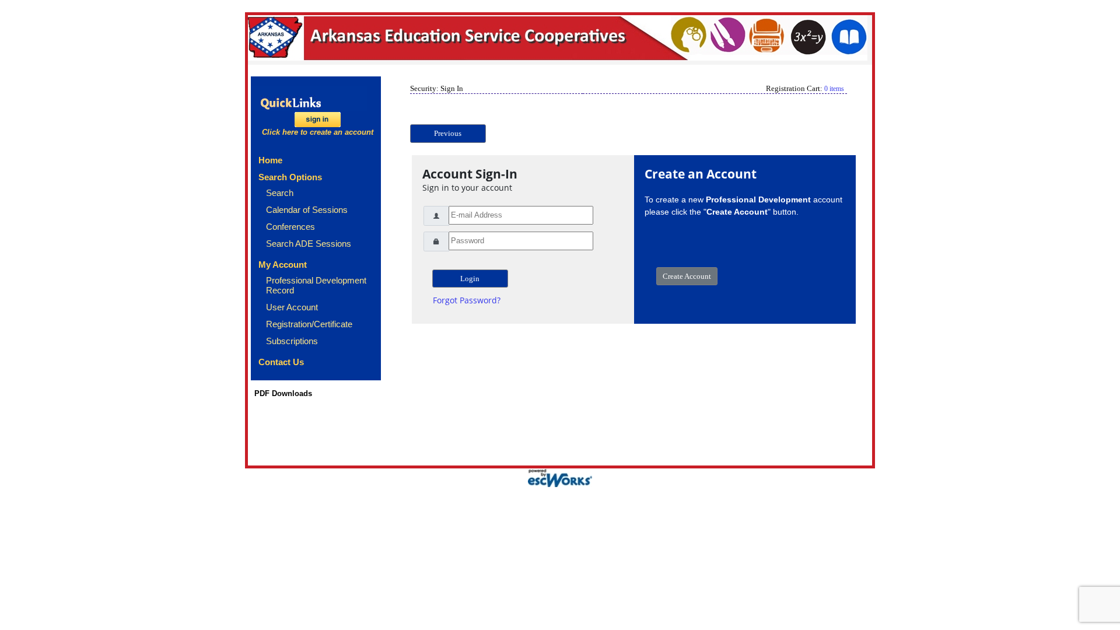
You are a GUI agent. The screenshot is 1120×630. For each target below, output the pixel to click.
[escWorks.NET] (560, 476)
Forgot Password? (467, 300)
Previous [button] (447, 133)
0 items (834, 89)
